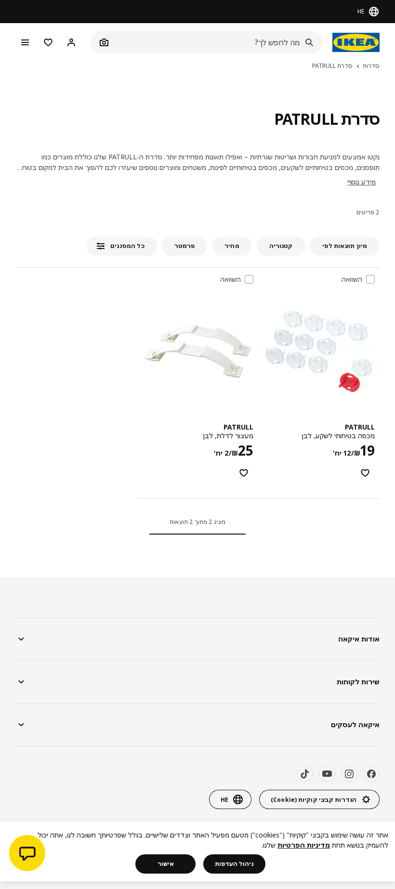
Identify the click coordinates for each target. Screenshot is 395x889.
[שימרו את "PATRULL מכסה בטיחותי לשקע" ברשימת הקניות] (365, 473)
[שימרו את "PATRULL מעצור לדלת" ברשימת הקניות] (243, 473)
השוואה (352, 279)
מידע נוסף (361, 181)
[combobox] (217, 42)
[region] (197, 851)
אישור (166, 864)
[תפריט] (25, 42)
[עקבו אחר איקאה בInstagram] (349, 774)
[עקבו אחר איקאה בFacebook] (371, 774)
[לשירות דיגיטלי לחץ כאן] (27, 854)
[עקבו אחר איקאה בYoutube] (327, 774)
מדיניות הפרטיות (303, 845)
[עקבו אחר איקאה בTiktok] (305, 774)
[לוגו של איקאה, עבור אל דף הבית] (356, 42)
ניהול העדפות (234, 864)
